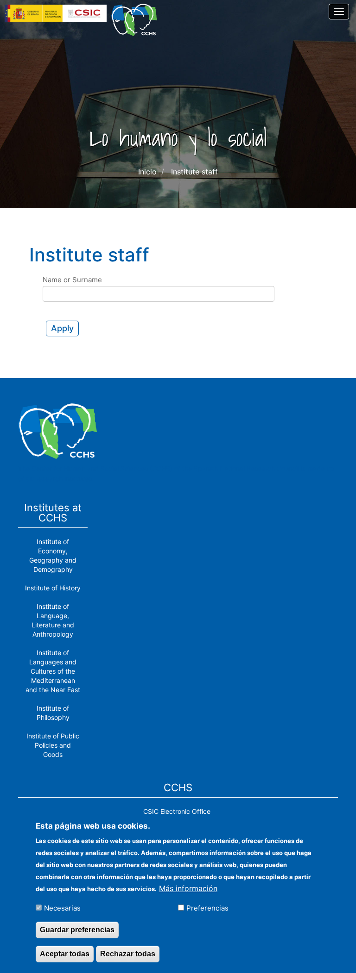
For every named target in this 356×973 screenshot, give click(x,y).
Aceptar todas (64, 954)
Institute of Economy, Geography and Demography (52, 555)
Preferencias (207, 908)
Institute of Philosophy (53, 712)
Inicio (147, 171)
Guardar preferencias (77, 930)
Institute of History (53, 588)
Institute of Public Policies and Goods (52, 745)
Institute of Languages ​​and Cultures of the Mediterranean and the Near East (52, 671)
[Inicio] (137, 20)
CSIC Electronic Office (176, 811)
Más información (188, 888)
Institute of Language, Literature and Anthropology (53, 620)
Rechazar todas (127, 954)
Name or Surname (72, 279)
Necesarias (62, 908)
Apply (62, 328)
